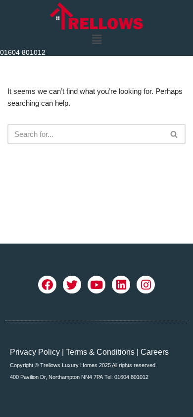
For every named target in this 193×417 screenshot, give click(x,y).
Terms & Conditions (100, 352)
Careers (155, 352)
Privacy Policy (35, 352)
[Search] (174, 134)
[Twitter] (72, 285)
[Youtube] (97, 285)
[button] (96, 39)
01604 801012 (23, 52)
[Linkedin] (121, 285)
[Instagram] (146, 285)
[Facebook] (47, 285)
